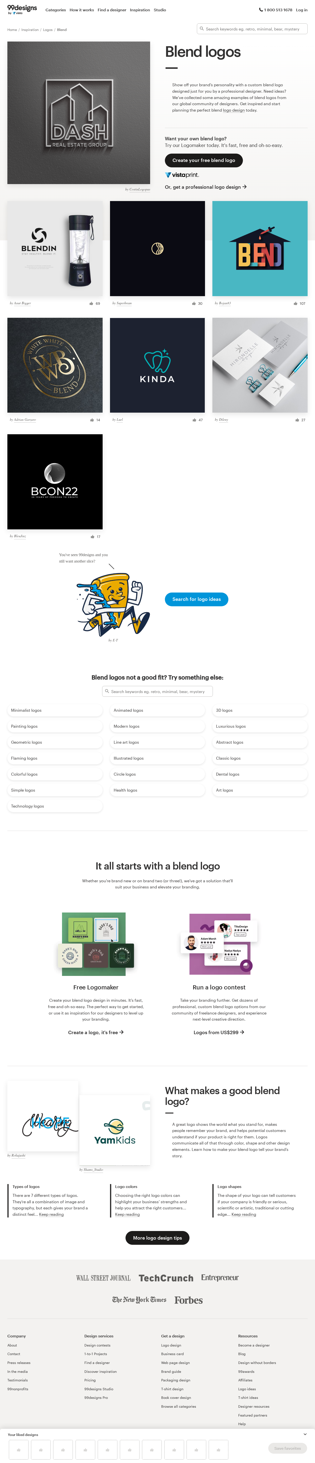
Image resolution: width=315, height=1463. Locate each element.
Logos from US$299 (216, 1032)
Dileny (223, 419)
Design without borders (257, 1363)
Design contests (97, 1345)
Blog (242, 1354)
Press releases (19, 1363)
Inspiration (140, 9)
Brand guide (171, 1371)
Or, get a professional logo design (203, 187)
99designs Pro (96, 1397)
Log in (302, 9)
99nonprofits (17, 1389)
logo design (234, 110)
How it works (82, 9)
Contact (13, 1354)
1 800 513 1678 (278, 9)
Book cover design (176, 1397)
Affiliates (245, 1380)
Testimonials (17, 1380)
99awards (246, 1371)
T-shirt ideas (248, 1397)
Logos (48, 30)
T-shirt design (172, 1389)
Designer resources (253, 1406)
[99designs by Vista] (22, 10)
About (12, 1345)
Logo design (171, 1345)
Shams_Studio (93, 1169)
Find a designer (112, 9)
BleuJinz (20, 536)
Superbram (124, 303)
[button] (305, 1434)
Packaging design (175, 1380)
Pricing (90, 1380)
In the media (17, 1371)
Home (12, 30)
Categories (56, 9)
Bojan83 (225, 303)
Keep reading (51, 1214)
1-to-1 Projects (95, 1354)
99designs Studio (98, 1389)
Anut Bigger (22, 303)
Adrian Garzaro (25, 419)
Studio (160, 9)
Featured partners (252, 1415)
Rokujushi (18, 1155)
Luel (120, 419)
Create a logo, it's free (93, 1032)
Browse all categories (178, 1406)
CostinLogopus (139, 189)
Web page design (175, 1363)
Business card (172, 1354)
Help (242, 1424)
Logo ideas (247, 1389)
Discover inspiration (100, 1371)
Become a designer (254, 1345)
